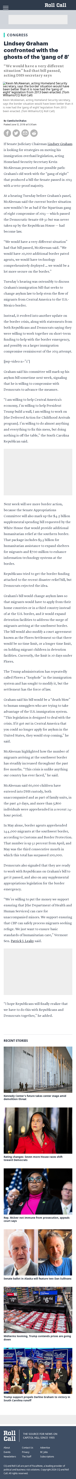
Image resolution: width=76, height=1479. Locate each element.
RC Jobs (44, 1452)
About (7, 1447)
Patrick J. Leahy (22, 941)
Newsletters (10, 1456)
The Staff (26, 1456)
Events (7, 1452)
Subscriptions (47, 1456)
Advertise (45, 1447)
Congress (17, 34)
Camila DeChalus (16, 121)
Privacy (25, 1452)
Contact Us (27, 1447)
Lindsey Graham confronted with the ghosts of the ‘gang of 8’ (36, 50)
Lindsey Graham (60, 144)
